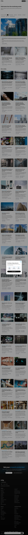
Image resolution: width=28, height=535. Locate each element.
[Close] (20, 261)
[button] (27, 1)
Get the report (14, 271)
